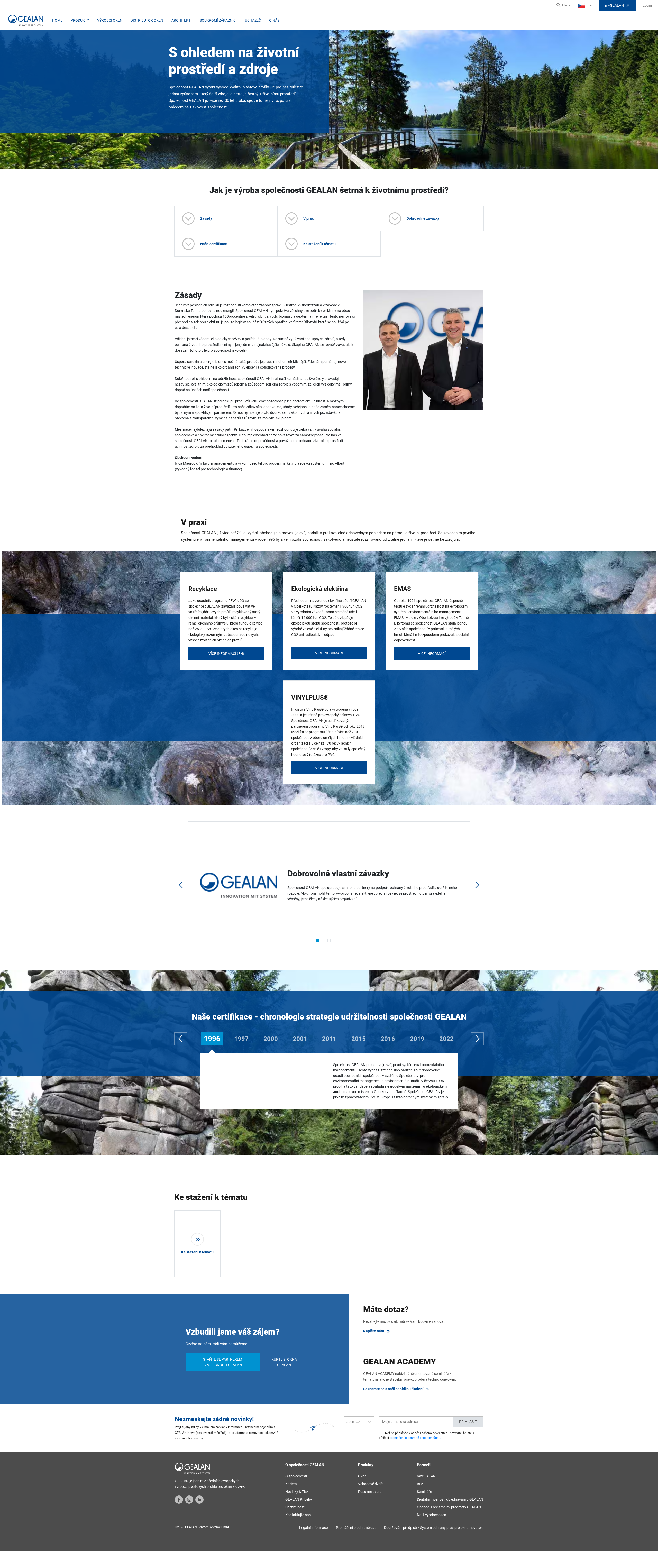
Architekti (181, 20)
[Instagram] (189, 1499)
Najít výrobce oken (431, 1515)
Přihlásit (468, 1422)
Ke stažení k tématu (319, 244)
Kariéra (291, 1484)
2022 (446, 1038)
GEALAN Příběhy (298, 1499)
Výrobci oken (109, 20)
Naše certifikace (213, 244)
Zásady (206, 218)
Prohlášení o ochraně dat (356, 1528)
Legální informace (313, 1528)
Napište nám (373, 1331)
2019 (417, 1038)
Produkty (80, 20)
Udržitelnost (295, 1507)
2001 (300, 1038)
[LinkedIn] (199, 1499)
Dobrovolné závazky (423, 218)
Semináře (424, 1492)
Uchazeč (253, 20)
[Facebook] (179, 1499)
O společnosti (296, 1476)
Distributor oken (147, 20)
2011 (329, 1038)
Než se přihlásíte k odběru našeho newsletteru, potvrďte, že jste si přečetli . (427, 1435)
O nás (274, 20)
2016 (388, 1038)
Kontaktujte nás (298, 1515)
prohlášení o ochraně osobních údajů (415, 1438)
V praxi (309, 218)
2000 (270, 1038)
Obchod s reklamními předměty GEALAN (449, 1507)
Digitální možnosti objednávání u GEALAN (450, 1499)
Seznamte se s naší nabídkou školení (393, 1389)
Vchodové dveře (370, 1484)
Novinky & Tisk (296, 1492)
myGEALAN (614, 5)
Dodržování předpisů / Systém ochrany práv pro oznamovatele (433, 1528)
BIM (420, 1484)
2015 (358, 1038)
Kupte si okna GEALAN (284, 1362)
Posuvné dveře (369, 1492)
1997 (241, 1038)
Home (57, 20)
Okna (362, 1476)
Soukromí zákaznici (218, 20)
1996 (212, 1038)
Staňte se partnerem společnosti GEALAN (222, 1362)
